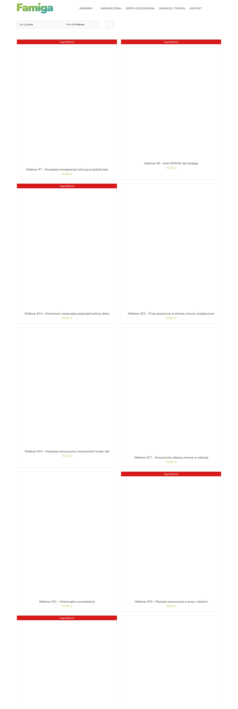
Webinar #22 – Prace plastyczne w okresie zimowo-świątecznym (171, 313)
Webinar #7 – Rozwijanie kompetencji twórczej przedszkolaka (67, 170)
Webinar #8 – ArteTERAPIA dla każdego (171, 163)
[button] (216, 8)
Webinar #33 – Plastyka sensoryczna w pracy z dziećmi (171, 601)
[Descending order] (58, 24)
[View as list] (110, 24)
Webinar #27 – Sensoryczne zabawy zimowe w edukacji (171, 458)
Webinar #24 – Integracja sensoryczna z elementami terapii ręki (67, 451)
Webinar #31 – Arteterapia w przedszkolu (67, 601)
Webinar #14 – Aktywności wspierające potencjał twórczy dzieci (67, 313)
